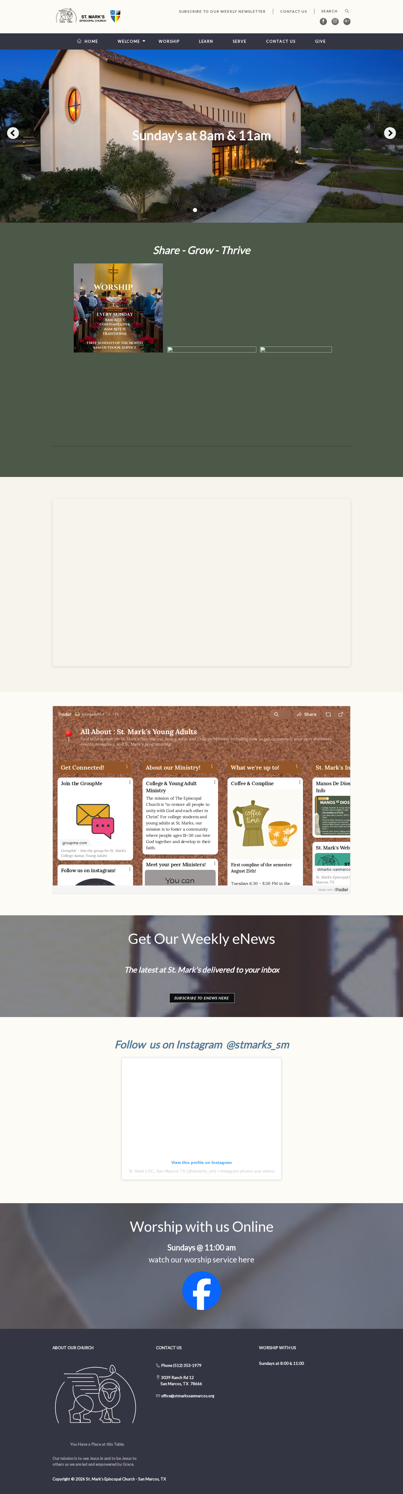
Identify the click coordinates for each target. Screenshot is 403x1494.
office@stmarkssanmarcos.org (187, 1395)
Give (320, 41)
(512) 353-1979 (187, 1365)
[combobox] (332, 11)
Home (91, 41)
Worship (169, 41)
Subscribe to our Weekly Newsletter (222, 11)
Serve (239, 41)
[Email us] (160, 1395)
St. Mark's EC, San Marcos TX (157, 1171)
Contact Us (293, 11)
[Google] (346, 21)
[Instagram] (335, 21)
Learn (206, 41)
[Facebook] (323, 21)
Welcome (129, 41)
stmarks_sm (203, 1171)
